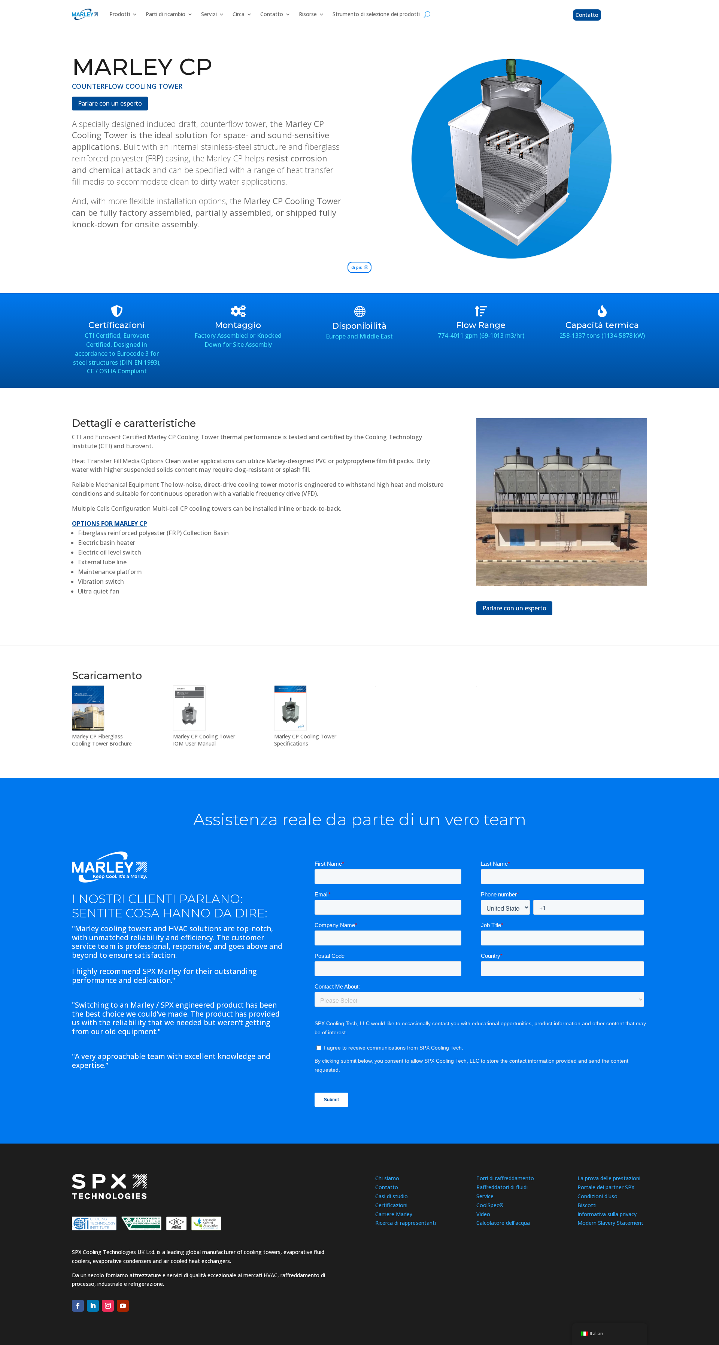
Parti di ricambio (165, 14)
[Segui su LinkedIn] (93, 1306)
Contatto (271, 14)
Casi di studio (391, 1196)
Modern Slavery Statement (610, 1222)
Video (483, 1214)
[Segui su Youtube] (123, 1306)
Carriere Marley (393, 1214)
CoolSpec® (490, 1205)
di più (356, 267)
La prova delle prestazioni (608, 1178)
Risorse (308, 14)
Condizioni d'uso (597, 1196)
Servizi (209, 14)
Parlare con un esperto (110, 103)
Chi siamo (387, 1178)
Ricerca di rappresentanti (405, 1222)
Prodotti (119, 14)
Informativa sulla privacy (607, 1214)
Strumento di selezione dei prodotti (376, 14)
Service (485, 1196)
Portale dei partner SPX (605, 1187)
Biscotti (587, 1205)
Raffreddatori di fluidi (502, 1187)
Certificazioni (391, 1205)
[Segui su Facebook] (78, 1306)
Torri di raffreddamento (505, 1178)
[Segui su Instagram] (108, 1306)
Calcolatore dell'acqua (503, 1222)
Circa (239, 14)
